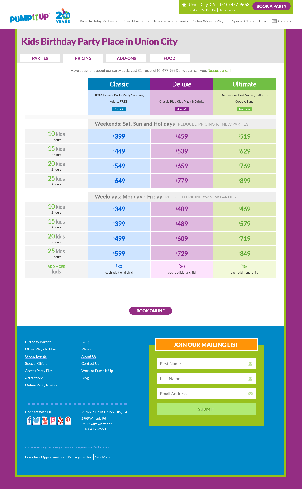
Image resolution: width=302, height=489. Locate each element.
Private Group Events (171, 21)
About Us (88, 356)
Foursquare (52, 421)
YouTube (44, 421)
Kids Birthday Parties (97, 21)
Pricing (83, 58)
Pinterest (67, 421)
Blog (262, 21)
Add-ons (126, 58)
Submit (206, 408)
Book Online (151, 310)
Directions (194, 10)
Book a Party (272, 6)
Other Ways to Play (208, 21)
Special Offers (243, 21)
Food (169, 58)
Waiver (87, 349)
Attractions (34, 377)
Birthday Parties (38, 342)
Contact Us (90, 363)
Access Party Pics (39, 370)
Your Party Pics (208, 10)
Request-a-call (219, 70)
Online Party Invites (41, 385)
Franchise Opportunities (44, 457)
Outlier (97, 447)
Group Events (36, 356)
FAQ (85, 342)
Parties (40, 58)
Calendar (285, 21)
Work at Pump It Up (97, 370)
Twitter (36, 421)
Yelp (59, 421)
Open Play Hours (136, 21)
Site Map (102, 457)
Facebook (28, 421)
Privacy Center (79, 457)
